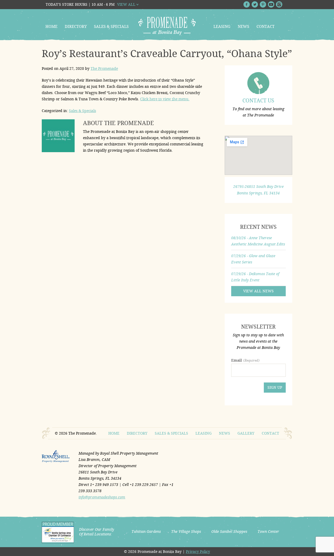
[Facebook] (246, 4)
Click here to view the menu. (164, 99)
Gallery (245, 433)
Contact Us (258, 100)
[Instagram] (279, 4)
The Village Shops (186, 531)
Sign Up (274, 387)
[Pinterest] (263, 4)
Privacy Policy (198, 551)
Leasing (221, 26)
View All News (258, 291)
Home (51, 26)
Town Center (268, 531)
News (243, 26)
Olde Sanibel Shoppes (229, 531)
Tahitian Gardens (146, 531)
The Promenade (104, 68)
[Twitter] (255, 4)
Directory (76, 26)
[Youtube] (271, 4)
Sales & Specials (111, 26)
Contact (266, 26)
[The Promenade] (167, 26)
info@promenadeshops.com (102, 497)
